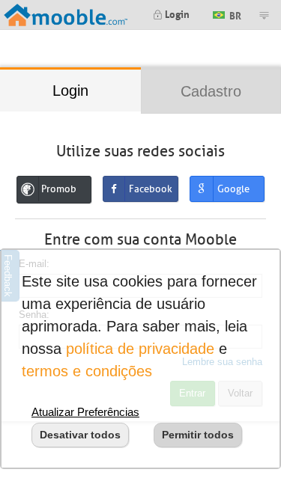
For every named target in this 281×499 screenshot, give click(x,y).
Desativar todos (80, 435)
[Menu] (264, 15)
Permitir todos (198, 435)
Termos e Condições (87, 371)
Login (176, 13)
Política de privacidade (140, 348)
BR (234, 14)
